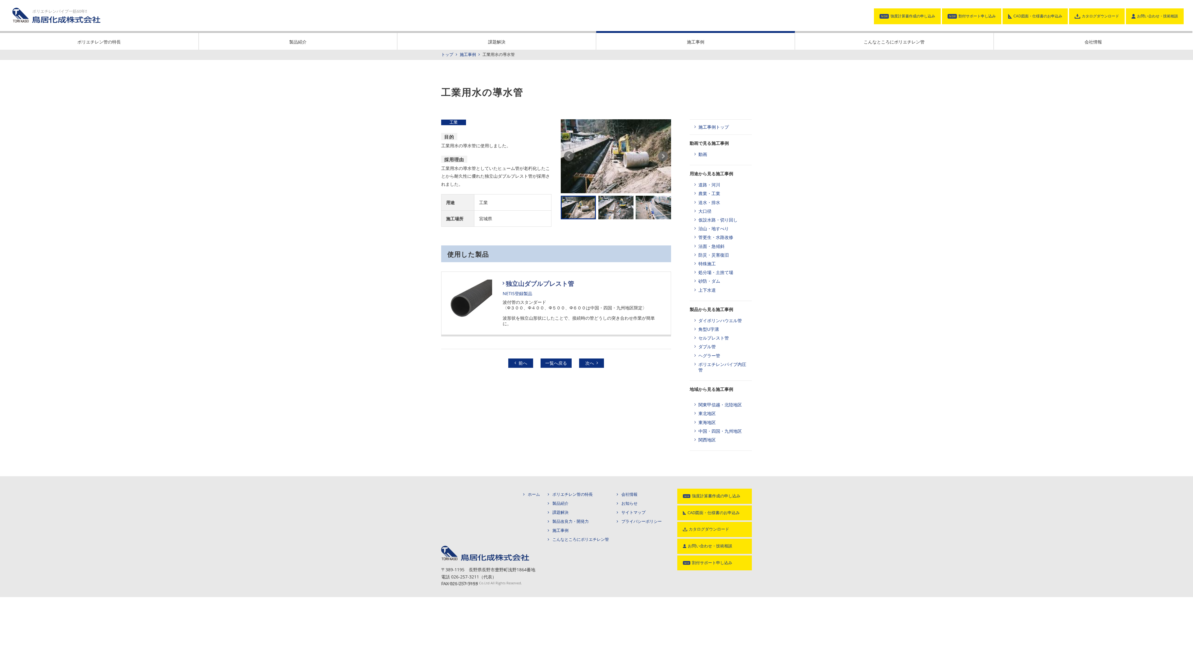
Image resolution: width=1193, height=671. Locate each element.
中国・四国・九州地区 (720, 431)
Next (663, 156)
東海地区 (707, 422)
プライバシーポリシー (641, 521)
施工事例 (695, 42)
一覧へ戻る (556, 363)
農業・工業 (709, 193)
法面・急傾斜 (711, 246)
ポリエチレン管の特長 (99, 42)
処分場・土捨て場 (715, 272)
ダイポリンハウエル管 (720, 320)
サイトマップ (633, 512)
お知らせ (629, 503)
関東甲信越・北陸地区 (720, 405)
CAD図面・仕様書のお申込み (1037, 16)
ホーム (534, 494)
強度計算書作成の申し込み (912, 16)
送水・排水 (709, 202)
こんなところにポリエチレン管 (894, 42)
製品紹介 (298, 42)
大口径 (704, 211)
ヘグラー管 (709, 355)
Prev (569, 156)
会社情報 (1093, 42)
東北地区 (707, 413)
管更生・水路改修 (715, 237)
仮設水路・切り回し (718, 220)
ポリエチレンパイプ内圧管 (722, 367)
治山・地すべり (713, 228)
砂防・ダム (709, 281)
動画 (702, 154)
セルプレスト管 (713, 338)
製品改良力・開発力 (570, 521)
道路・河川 (709, 185)
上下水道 (707, 290)
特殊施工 (707, 264)
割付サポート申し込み (977, 16)
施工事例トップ (713, 127)
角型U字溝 (708, 329)
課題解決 (496, 42)
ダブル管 (707, 346)
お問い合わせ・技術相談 (1157, 16)
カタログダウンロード (1100, 16)
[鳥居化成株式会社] (485, 548)
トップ (447, 54)
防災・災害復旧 (713, 255)
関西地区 (707, 440)
